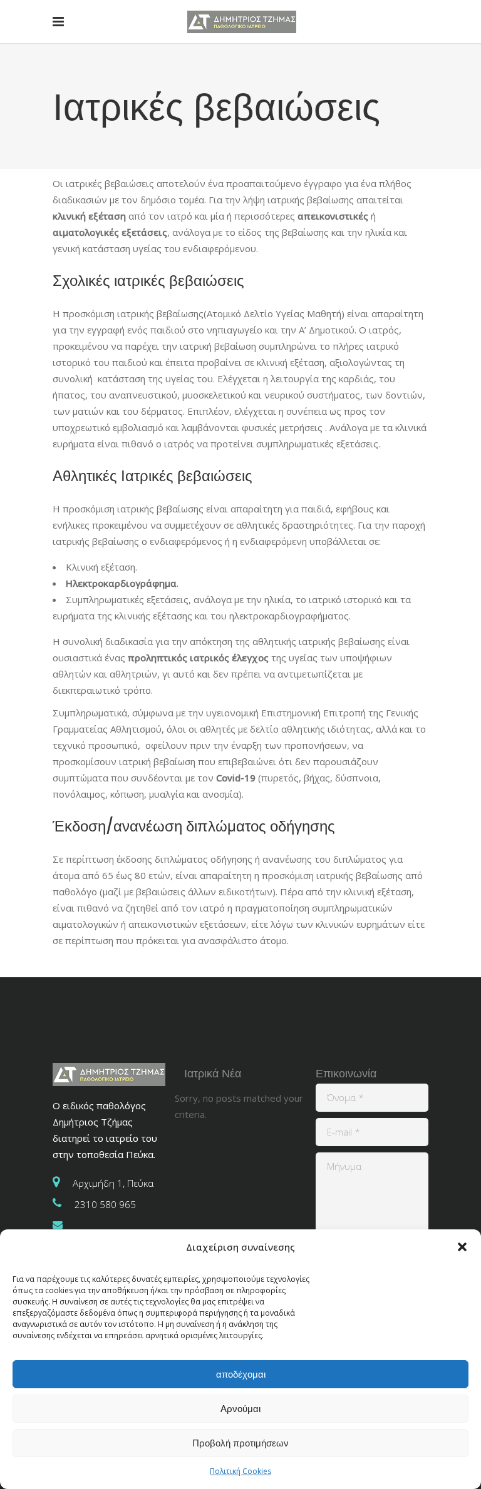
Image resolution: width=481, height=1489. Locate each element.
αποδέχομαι (241, 1374)
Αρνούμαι (240, 1408)
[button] (462, 1247)
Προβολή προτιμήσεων (240, 1443)
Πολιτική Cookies (240, 1471)
